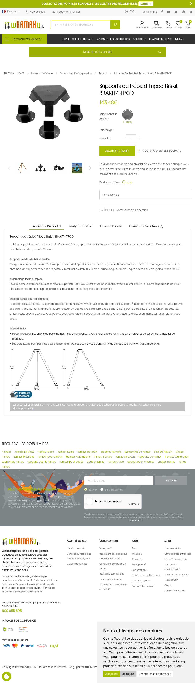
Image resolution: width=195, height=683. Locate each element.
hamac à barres (103, 456)
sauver (93, 490)
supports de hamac (149, 456)
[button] (142, 24)
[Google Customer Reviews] (24, 629)
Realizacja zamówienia (111, 573)
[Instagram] (191, 11)
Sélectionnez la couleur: (108, 116)
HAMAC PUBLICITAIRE (160, 38)
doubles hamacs (111, 451)
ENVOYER (171, 480)
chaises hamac (166, 461)
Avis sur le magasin (174, 590)
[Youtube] (169, 11)
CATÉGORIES (139, 38)
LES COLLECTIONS (120, 38)
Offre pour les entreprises (177, 553)
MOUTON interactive (93, 667)
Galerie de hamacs (77, 563)
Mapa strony (171, 579)
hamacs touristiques (177, 456)
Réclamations (139, 569)
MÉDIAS (179, 38)
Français (11, 11)
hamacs (6, 451)
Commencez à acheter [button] (26, 39)
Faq (134, 548)
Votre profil (105, 548)
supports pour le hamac (41, 461)
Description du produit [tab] (46, 226)
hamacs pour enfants (50, 456)
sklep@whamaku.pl (68, 11)
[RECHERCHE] (115, 24)
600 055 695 (37, 11)
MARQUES (101, 38)
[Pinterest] (184, 11)
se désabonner (114, 490)
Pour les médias (172, 548)
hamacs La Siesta (24, 451)
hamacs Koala (66, 451)
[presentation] (10, 168)
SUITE (144, 4)
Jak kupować (139, 564)
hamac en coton (125, 456)
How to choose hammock (146, 575)
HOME (65, 38)
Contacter (137, 559)
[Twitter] (177, 11)
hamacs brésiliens (23, 456)
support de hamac (13, 461)
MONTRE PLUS (135, 520)
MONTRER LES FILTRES (97, 52)
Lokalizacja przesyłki (110, 578)
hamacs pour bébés (71, 461)
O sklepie (137, 553)
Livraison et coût (76, 548)
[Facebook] (162, 11)
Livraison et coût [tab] (111, 226)
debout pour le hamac (140, 461)
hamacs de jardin (87, 451)
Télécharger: (106, 130)
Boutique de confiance (176, 574)
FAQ (132, 11)
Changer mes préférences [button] (155, 673)
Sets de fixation (163, 451)
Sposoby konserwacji (143, 585)
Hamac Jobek (46, 451)
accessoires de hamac (137, 451)
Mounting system (141, 580)
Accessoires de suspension (132, 210)
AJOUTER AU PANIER (117, 151)
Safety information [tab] (81, 226)
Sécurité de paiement (175, 559)
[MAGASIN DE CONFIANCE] (8, 629)
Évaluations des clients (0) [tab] (146, 226)
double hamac (95, 461)
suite (129, 182)
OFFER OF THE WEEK (82, 38)
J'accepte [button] (111, 673)
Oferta (167, 585)
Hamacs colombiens (78, 456)
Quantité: (104, 138)
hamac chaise (116, 461)
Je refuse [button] (128, 673)
